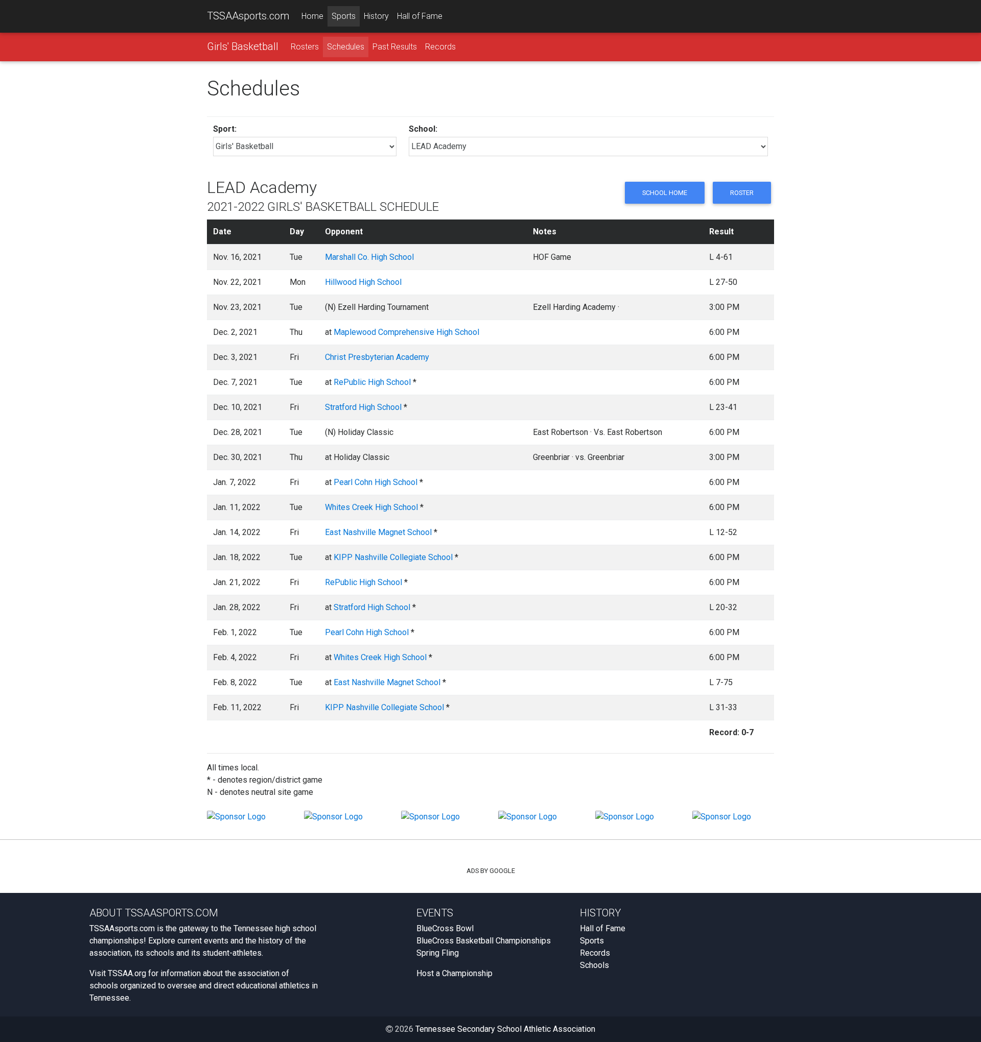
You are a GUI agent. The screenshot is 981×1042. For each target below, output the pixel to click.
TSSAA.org (127, 973)
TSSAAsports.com (248, 16)
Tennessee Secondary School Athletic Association (505, 1029)
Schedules (345, 47)
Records (440, 47)
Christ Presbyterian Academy (377, 357)
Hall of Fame (419, 16)
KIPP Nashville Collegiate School (393, 557)
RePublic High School (372, 382)
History (376, 16)
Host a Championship (454, 973)
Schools (594, 965)
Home (312, 16)
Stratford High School (363, 407)
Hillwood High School (363, 282)
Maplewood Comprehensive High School (406, 332)
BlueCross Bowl (445, 928)
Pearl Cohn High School (375, 482)
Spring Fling (437, 953)
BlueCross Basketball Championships (483, 941)
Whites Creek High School (371, 507)
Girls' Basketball (242, 46)
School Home (664, 193)
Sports (344, 16)
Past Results (394, 47)
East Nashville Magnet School (378, 532)
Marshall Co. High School (369, 257)
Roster (742, 193)
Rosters (305, 47)
